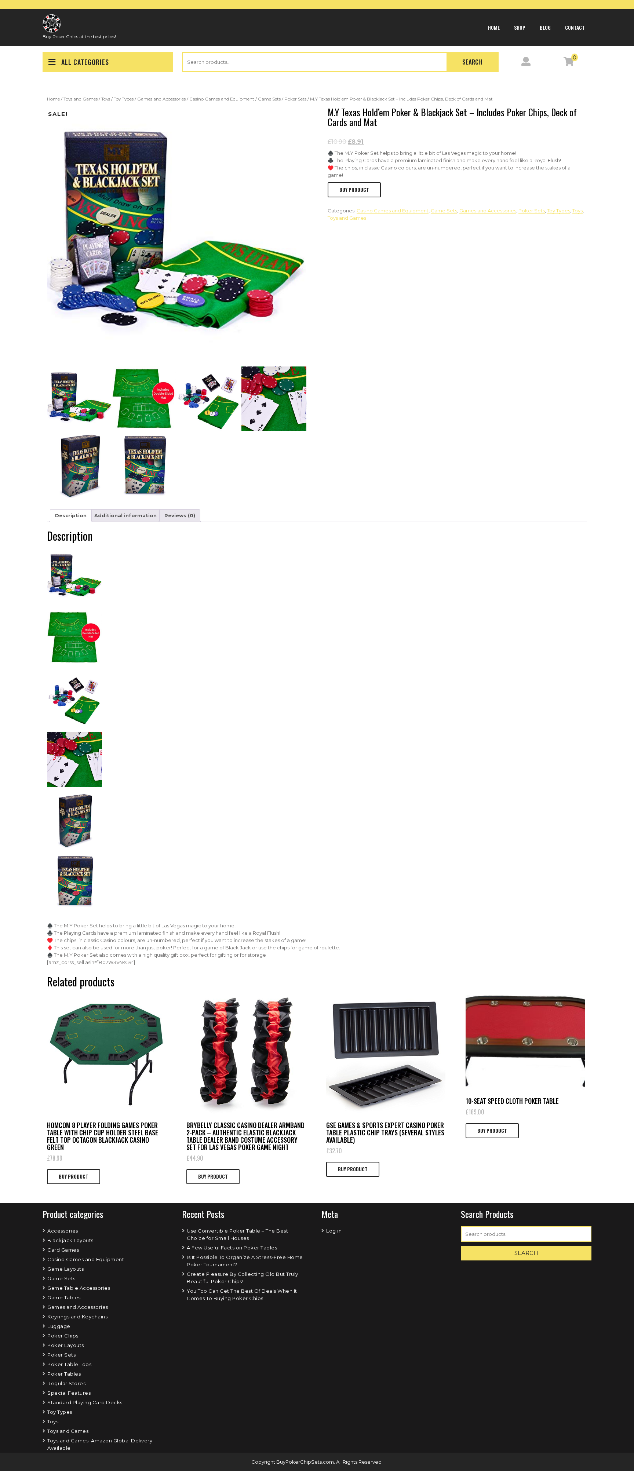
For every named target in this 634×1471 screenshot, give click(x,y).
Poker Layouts (65, 1345)
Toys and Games (80, 99)
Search (472, 61)
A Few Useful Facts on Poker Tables (232, 1248)
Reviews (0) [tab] (179, 515)
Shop (519, 27)
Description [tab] (71, 515)
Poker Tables (64, 1374)
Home (494, 27)
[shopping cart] (569, 63)
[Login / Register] (526, 63)
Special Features (69, 1393)
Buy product (354, 189)
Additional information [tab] (125, 515)
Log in (334, 1231)
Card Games (63, 1250)
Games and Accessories (161, 99)
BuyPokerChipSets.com (305, 1462)
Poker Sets (295, 99)
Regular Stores (66, 1383)
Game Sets (269, 99)
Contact (575, 27)
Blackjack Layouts (70, 1240)
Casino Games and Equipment (221, 99)
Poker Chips (63, 1336)
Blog (545, 27)
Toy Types (124, 99)
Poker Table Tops (69, 1364)
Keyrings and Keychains (77, 1316)
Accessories (62, 1231)
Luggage (58, 1326)
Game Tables (64, 1297)
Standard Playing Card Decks (85, 1402)
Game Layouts (65, 1269)
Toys (105, 99)
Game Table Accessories (78, 1288)
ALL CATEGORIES (85, 62)
